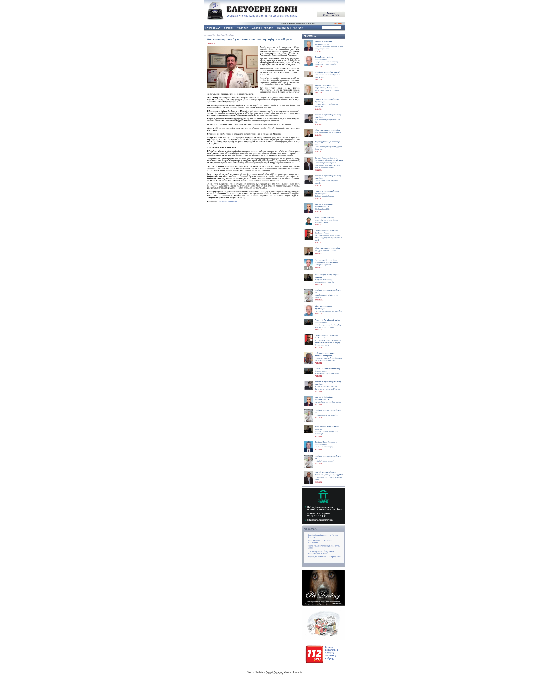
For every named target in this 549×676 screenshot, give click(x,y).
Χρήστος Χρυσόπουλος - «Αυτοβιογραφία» (324, 557)
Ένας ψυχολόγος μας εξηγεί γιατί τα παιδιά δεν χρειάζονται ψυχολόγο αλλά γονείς (328, 235)
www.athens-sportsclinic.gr (229, 201)
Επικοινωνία (297, 672)
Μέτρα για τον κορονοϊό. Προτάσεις (327, 88)
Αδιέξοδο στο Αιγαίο (326, 220)
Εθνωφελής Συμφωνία (326, 262)
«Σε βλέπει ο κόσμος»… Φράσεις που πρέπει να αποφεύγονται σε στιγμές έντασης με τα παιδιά (328, 340)
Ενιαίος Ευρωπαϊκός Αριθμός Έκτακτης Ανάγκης (331, 653)
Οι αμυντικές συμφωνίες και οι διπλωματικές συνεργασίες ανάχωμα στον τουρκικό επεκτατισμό (329, 163)
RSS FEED (338, 24)
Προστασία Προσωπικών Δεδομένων (279, 672)
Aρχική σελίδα (209, 35)
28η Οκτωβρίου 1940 (324, 206)
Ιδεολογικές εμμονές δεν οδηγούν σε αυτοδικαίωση (328, 75)
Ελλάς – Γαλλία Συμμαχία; (326, 444)
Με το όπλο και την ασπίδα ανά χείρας (328, 399)
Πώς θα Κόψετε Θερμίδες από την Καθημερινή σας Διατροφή (321, 552)
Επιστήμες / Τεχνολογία (225, 35)
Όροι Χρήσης (260, 672)
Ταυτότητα (250, 672)
